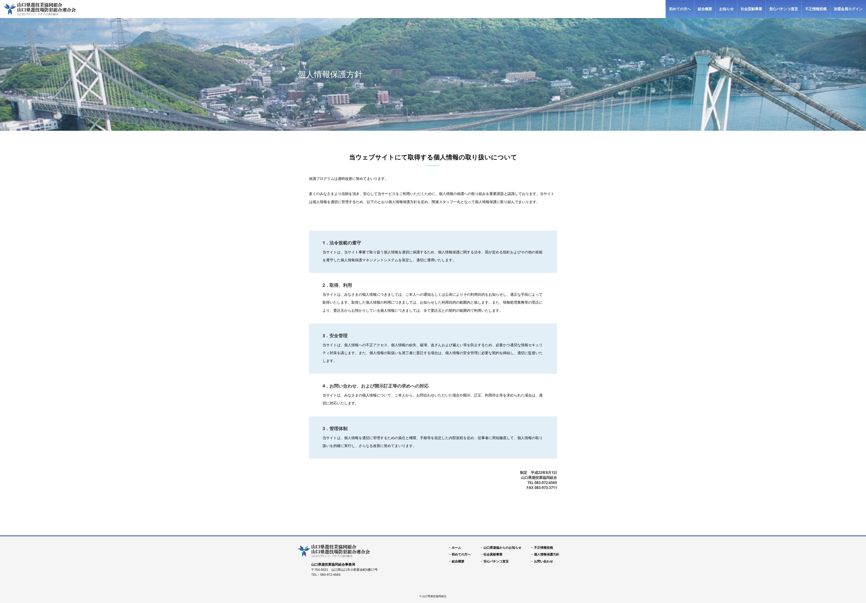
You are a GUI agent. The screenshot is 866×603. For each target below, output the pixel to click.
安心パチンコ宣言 (783, 9)
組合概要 (705, 9)
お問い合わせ (543, 561)
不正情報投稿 (816, 9)
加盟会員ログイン (848, 9)
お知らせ (726, 9)
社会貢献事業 (751, 9)
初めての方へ (680, 9)
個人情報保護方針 (546, 554)
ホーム (456, 547)
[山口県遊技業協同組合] (40, 9)
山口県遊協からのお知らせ (502, 547)
